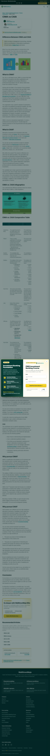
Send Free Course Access (36, 385)
